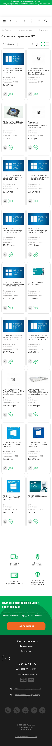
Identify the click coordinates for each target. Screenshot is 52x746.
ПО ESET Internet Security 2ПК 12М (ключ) (37, 283)
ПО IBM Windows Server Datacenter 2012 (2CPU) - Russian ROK (37, 444)
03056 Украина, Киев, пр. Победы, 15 (27, 695)
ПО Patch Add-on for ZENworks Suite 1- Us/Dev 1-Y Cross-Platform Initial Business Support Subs (38, 71)
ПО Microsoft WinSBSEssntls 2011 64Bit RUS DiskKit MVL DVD (13, 123)
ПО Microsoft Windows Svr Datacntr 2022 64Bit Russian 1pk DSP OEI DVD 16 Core (38, 177)
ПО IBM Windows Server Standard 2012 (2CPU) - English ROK (12, 444)
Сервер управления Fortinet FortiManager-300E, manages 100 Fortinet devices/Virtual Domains (13, 391)
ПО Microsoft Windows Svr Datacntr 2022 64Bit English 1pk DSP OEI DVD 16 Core (13, 230)
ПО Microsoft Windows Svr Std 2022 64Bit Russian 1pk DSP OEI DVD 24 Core (12, 177)
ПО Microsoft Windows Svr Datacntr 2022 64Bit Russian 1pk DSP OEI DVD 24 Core (13, 284)
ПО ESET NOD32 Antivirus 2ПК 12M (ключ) (37, 497)
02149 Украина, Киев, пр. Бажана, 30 (27, 689)
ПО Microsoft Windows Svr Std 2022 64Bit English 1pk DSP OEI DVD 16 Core (37, 230)
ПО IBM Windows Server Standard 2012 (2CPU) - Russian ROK (12, 497)
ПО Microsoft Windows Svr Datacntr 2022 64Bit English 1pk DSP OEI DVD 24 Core (38, 337)
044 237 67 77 (27, 664)
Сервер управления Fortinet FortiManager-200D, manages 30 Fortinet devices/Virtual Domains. (38, 391)
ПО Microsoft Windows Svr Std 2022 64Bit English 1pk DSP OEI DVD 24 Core (12, 70)
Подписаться (26, 626)
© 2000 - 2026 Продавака (26, 725)
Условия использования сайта (26, 737)
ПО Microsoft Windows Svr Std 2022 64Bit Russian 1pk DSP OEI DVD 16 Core (12, 337)
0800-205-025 (27, 669)
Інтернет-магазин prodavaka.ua (26, 729)
